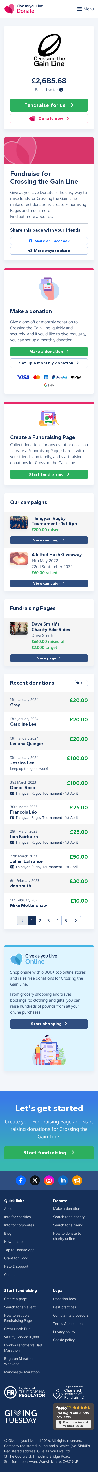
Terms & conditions (68, 1323)
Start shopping (46, 1023)
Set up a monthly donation (46, 363)
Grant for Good (16, 1258)
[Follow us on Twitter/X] (35, 1183)
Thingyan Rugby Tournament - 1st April (55, 521)
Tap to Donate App (19, 1250)
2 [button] (40, 920)
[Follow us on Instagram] (49, 1183)
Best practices (64, 1307)
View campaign (47, 540)
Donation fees (64, 1299)
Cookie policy (64, 1340)
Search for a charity (69, 1217)
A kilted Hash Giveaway (57, 554)
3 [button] (48, 920)
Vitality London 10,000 (21, 1337)
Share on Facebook (52, 241)
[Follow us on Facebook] (21, 1183)
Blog (7, 1233)
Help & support (16, 1266)
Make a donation (46, 351)
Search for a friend (68, 1225)
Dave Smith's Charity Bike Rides (51, 626)
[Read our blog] (77, 1183)
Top (84, 683)
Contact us (12, 1274)
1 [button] (33, 920)
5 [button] (66, 920)
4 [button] (57, 920)
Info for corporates (19, 1225)
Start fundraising (46, 474)
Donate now (51, 118)
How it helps (14, 1241)
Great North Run (17, 1329)
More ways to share (52, 251)
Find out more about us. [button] (31, 216)
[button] (61, 89)
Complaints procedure (71, 1315)
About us (11, 1208)
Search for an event (20, 1307)
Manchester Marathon (22, 1372)
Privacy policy (64, 1332)
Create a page (15, 1299)
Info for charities (17, 1217)
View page (47, 658)
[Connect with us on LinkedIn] (63, 1183)
